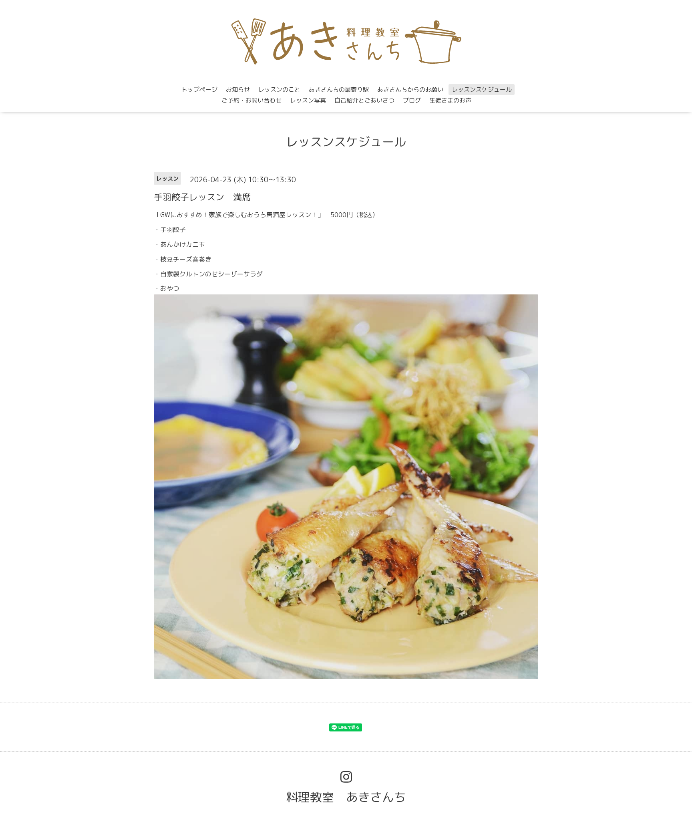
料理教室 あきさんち (346, 797)
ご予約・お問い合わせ (251, 100)
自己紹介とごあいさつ (364, 100)
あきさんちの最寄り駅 (339, 89)
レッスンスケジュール (482, 89)
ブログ (412, 100)
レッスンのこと (279, 89)
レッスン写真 (308, 100)
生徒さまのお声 (450, 100)
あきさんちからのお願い (410, 89)
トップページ (199, 89)
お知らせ (238, 89)
